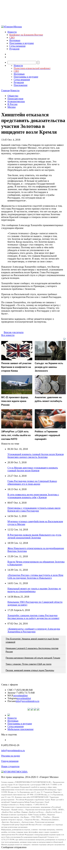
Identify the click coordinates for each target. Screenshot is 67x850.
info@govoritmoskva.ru (27, 701)
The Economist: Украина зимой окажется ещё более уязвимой (32, 640)
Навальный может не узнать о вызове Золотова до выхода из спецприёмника (34, 590)
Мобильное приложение (20, 729)
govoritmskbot (20, 695)
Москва (11, 107)
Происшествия (15, 98)
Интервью (14, 40)
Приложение (20, 85)
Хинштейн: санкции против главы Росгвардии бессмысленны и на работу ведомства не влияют (33, 617)
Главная (5, 90)
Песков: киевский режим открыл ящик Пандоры (30, 670)
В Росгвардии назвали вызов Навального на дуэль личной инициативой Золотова (34, 536)
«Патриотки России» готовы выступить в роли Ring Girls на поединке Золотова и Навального (35, 576)
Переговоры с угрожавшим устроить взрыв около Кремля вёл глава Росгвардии (33, 509)
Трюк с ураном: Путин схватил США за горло (28, 664)
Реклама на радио (10, 755)
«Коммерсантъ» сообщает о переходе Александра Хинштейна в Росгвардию (33, 630)
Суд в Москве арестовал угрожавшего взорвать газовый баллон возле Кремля (32, 469)
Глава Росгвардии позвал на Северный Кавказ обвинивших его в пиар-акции (32, 482)
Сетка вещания (17, 46)
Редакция (14, 48)
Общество (12, 95)
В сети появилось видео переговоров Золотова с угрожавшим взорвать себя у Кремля (33, 496)
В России (12, 104)
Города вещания (9, 761)
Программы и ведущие (21, 43)
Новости (12, 32)
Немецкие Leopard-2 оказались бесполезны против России (32, 650)
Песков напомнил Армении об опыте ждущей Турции (33, 658)
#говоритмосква (16, 101)
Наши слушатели (10, 766)
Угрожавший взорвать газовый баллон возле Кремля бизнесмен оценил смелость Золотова (35, 455)
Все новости (7, 335)
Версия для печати (14, 332)
